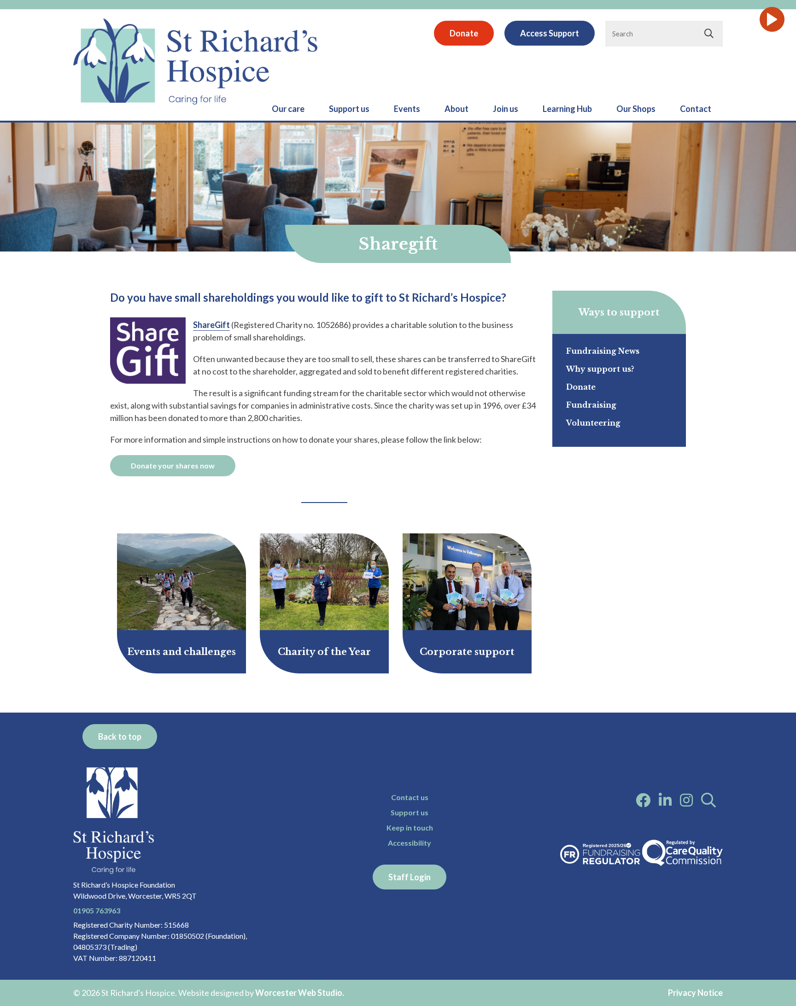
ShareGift (211, 325)
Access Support (549, 33)
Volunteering (593, 422)
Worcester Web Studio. (299, 993)
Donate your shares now (173, 465)
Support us (349, 109)
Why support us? (600, 369)
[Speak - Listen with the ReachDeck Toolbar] (772, 19)
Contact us (409, 797)
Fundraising (591, 404)
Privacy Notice (695, 993)
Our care (288, 109)
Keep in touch (409, 827)
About (456, 109)
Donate (464, 33)
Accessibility (409, 842)
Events (407, 109)
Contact (695, 109)
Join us (505, 109)
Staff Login (409, 877)
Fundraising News (602, 351)
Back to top (119, 736)
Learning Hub (567, 109)
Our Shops (636, 109)
